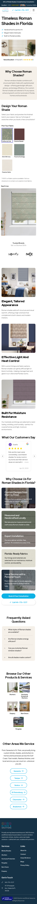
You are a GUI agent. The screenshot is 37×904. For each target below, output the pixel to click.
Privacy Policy (24, 865)
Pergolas (4, 863)
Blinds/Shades (6, 851)
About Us (23, 850)
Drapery (4, 871)
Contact (23, 854)
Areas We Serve (25, 858)
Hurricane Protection (8, 859)
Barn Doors (5, 867)
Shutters (4, 855)
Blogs (22, 861)
